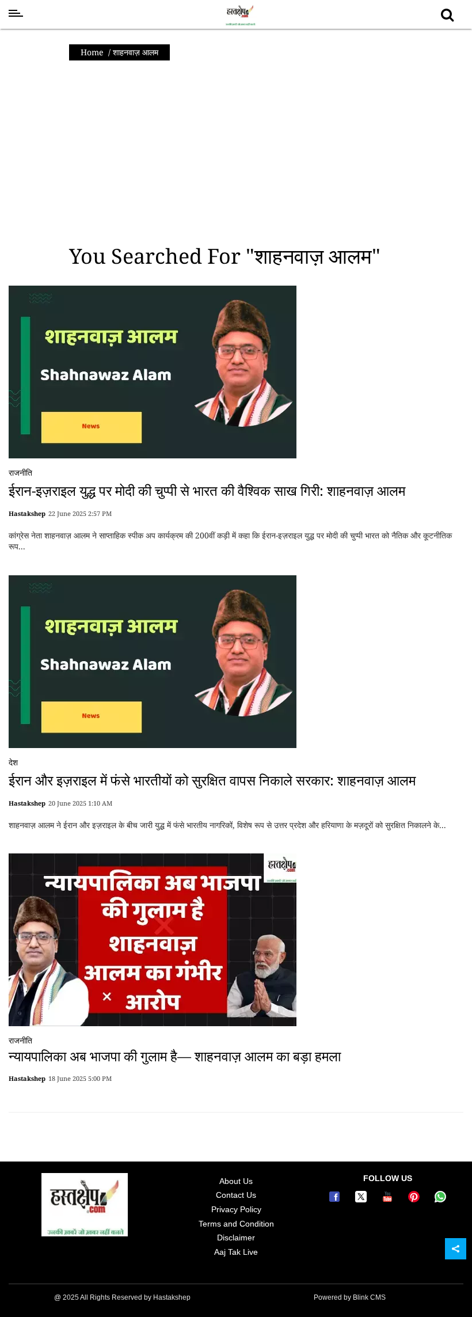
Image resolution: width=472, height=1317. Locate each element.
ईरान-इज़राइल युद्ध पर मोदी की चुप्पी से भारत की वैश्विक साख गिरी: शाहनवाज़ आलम (207, 490)
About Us (236, 1181)
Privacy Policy (236, 1209)
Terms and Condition (236, 1223)
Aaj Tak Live (236, 1252)
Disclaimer (236, 1237)
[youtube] (389, 1199)
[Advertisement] (236, 152)
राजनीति (20, 472)
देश (13, 762)
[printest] (415, 1199)
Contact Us (236, 1195)
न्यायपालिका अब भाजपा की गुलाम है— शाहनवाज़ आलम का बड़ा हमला (175, 1055)
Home (92, 52)
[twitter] (362, 1199)
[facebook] (336, 1199)
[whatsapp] (440, 1199)
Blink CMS (369, 1297)
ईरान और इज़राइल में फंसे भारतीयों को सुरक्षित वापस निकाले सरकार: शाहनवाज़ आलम (212, 780)
